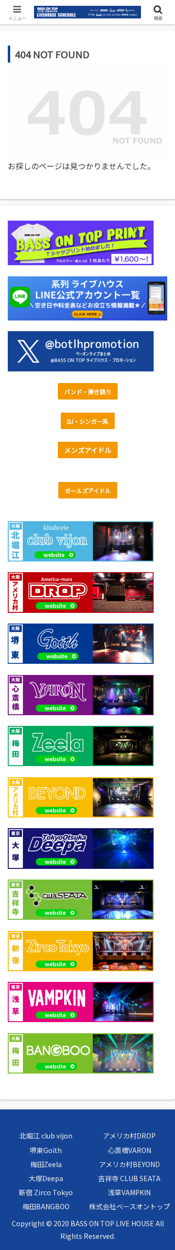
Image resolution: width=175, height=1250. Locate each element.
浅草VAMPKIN (129, 1192)
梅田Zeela (46, 1164)
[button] (156, 1217)
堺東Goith (46, 1150)
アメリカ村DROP (129, 1135)
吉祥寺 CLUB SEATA (129, 1178)
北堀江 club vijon (45, 1135)
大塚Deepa (46, 1178)
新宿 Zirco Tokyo (46, 1192)
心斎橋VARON (129, 1150)
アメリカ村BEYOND (129, 1164)
